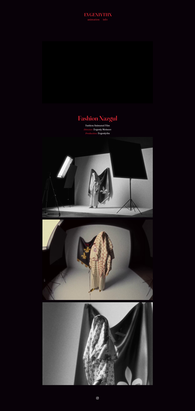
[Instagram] (97, 398)
